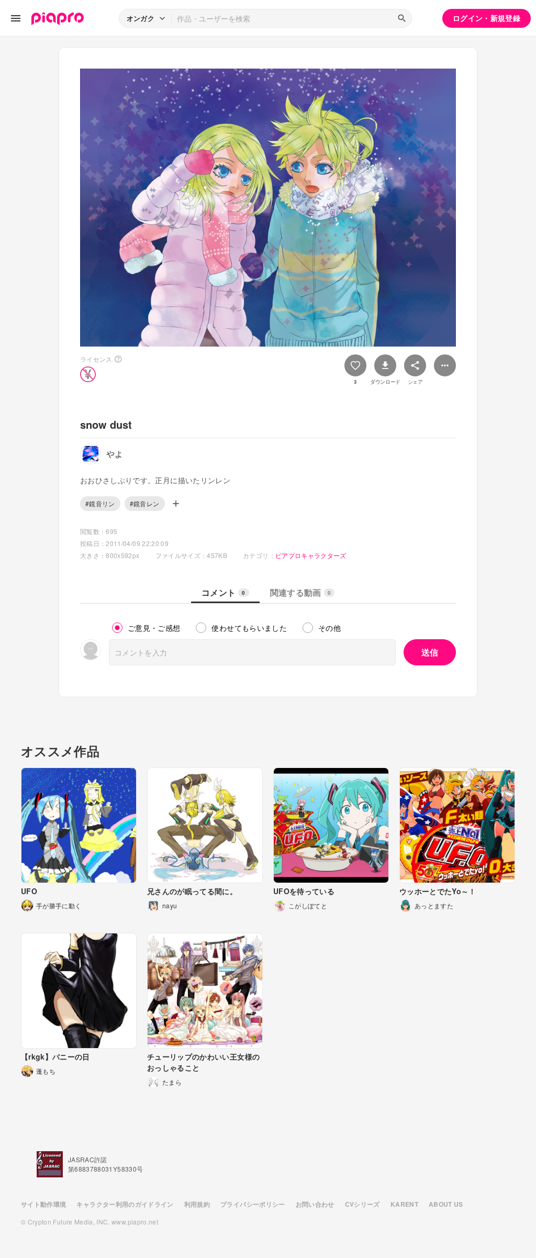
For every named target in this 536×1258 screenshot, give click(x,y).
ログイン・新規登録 (486, 18)
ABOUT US (446, 1204)
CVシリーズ (362, 1204)
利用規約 (197, 1204)
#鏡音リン (100, 503)
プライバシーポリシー (252, 1204)
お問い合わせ (315, 1204)
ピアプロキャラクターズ (311, 555)
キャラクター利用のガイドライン (124, 1204)
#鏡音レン (145, 503)
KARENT (404, 1204)
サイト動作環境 (43, 1204)
